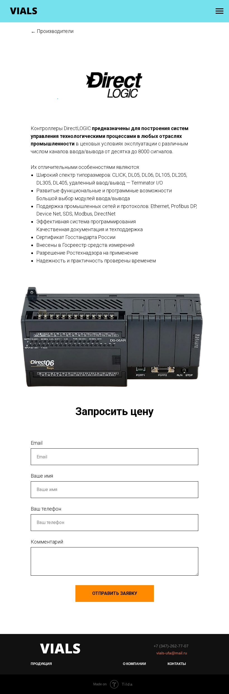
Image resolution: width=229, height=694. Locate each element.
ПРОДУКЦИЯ (41, 664)
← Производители (52, 31)
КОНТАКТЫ (177, 664)
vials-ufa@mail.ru (171, 653)
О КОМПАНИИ (134, 664)
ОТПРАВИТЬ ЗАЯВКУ (114, 593)
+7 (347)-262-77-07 (171, 646)
